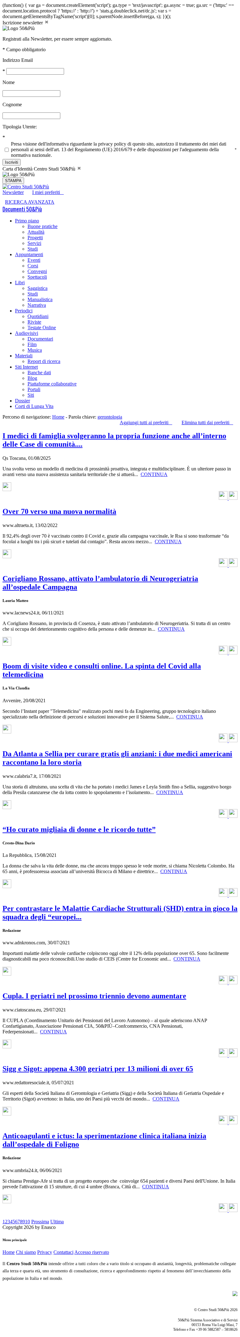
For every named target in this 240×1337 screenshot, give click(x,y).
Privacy (44, 1252)
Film (32, 344)
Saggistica (38, 288)
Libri (20, 282)
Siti (31, 395)
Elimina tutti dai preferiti (207, 422)
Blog (32, 378)
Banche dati (39, 372)
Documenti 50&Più (22, 209)
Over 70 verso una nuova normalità (59, 511)
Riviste (34, 322)
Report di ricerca (44, 361)
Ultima (57, 1221)
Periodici (23, 310)
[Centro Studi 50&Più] (25, 186)
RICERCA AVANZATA (29, 202)
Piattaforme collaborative (52, 383)
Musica (35, 350)
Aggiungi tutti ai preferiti (146, 422)
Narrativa (37, 305)
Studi (33, 248)
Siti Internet (26, 367)
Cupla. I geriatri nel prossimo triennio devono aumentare (94, 996)
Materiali (23, 355)
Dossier (22, 400)
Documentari (40, 338)
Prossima (40, 1221)
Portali (34, 389)
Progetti (35, 237)
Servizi (34, 243)
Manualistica (40, 299)
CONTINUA (154, 474)
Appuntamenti (29, 254)
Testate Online (42, 327)
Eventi (34, 260)
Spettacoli (37, 277)
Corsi (33, 265)
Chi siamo (26, 1252)
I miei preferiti (48, 192)
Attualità (36, 232)
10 (27, 1221)
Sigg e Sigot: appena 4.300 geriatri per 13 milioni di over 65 (97, 1069)
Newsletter (13, 192)
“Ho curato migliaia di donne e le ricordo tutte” (79, 829)
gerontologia (110, 417)
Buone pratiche (43, 226)
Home (58, 417)
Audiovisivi (26, 333)
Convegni (37, 271)
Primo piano (27, 220)
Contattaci (63, 1252)
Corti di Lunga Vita (34, 406)
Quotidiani (38, 316)
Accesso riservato (91, 1252)
